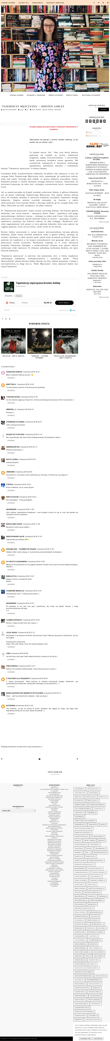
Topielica (97, 264)
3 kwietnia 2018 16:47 (25, 603)
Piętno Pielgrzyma (94, 912)
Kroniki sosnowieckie (95, 860)
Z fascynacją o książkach (18, 678)
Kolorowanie (54, 818)
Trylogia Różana (80, 983)
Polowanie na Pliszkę (81, 924)
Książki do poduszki (15, 434)
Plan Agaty (94, 916)
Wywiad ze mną (54, 876)
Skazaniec (86, 952)
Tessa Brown (78, 979)
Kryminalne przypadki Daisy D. (84, 864)
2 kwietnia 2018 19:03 (25, 384)
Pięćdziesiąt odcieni (80, 916)
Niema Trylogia (79, 896)
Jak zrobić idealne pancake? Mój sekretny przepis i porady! (97, 277)
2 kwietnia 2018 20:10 (25, 409)
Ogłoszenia (54, 829)
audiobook (54, 883)
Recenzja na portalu (54, 850)
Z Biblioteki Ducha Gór (92, 1019)
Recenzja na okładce (54, 849)
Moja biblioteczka (54, 826)
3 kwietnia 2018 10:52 (27, 497)
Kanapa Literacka (54, 816)
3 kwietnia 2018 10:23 (22, 484)
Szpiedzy (92, 964)
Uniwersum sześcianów (82, 987)
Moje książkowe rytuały (54, 828)
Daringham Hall (79, 824)
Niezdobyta (91, 896)
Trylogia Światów (94, 983)
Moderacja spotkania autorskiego (54, 824)
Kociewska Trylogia (99, 852)
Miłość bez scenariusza (96, 888)
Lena (8, 653)
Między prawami (79, 888)
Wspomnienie (54, 873)
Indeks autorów (56, 95)
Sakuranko (97, 286)
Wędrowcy (78, 1019)
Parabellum (91, 904)
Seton (76, 952)
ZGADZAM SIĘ (98, 1038)
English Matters (54, 805)
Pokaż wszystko (104, 222)
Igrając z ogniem (89, 840)
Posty (89, 132)
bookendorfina (97, 232)
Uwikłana (96, 987)
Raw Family (101, 928)
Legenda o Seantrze (98, 872)
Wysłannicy (92, 1015)
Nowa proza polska (80, 900)
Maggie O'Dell (79, 884)
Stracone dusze (79, 960)
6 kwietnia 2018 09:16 (52, 693)
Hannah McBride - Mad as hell (97, 194)
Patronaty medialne (55, 2)
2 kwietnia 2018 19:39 (29, 397)
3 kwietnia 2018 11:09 (31, 524)
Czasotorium (78, 816)
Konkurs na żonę (80, 860)
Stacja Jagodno (98, 952)
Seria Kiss (92, 944)
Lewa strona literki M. (97, 178)
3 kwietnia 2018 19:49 (31, 620)
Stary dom (78, 956)
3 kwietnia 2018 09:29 (23, 472)
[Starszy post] (77, 759)
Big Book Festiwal (54, 799)
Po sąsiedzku (78, 920)
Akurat (39, 109)
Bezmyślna (102, 796)
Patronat (57, 109)
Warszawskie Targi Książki (54, 870)
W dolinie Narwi (79, 991)
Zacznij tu (24, 2)
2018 (33, 109)
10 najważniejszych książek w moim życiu (54, 789)
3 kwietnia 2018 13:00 (36, 561)
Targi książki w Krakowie (54, 863)
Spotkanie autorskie (54, 860)
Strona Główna (8, 2)
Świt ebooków (54, 884)
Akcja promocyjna (54, 792)
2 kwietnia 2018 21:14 (33, 434)
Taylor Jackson (100, 975)
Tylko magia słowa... (97, 190)
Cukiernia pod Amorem (96, 804)
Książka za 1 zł (54, 821)
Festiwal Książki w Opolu (54, 807)
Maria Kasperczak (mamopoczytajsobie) (25, 693)
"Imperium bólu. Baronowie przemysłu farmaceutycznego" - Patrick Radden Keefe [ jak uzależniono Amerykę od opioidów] (97, 168)
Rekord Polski (54, 852)
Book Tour (54, 802)
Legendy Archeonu (80, 876)
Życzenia (54, 886)
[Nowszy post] (1, 759)
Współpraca (37, 2)
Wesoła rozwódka (80, 995)
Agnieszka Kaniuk (14, 372)
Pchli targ (54, 834)
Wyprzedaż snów (80, 1015)
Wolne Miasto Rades (81, 1003)
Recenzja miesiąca (54, 847)
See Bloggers (54, 857)
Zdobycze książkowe (54, 881)
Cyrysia (9, 484)
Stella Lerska (98, 956)
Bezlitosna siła (90, 796)
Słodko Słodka (97, 270)
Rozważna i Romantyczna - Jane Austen (97, 183)
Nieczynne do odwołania (91, 892)
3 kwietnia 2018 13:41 (25, 576)
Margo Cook (91, 884)
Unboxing (54, 865)
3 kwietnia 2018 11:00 (25, 509)
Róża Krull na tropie (95, 932)
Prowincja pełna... (97, 924)
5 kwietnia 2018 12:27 (26, 666)
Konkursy (54, 820)
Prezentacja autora (54, 839)
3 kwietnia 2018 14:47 (33, 591)
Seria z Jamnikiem (94, 948)
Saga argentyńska (94, 940)
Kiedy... (87, 852)
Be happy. (97, 199)
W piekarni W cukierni (54, 868)
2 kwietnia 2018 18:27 (31, 372)
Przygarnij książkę (54, 844)
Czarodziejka (91, 812)
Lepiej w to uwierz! (80, 880)
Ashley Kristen (48, 109)
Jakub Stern (78, 848)
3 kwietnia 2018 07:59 (27, 459)
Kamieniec (78, 852)
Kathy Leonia (12, 459)
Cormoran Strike (80, 804)
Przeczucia (90, 928)
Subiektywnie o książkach (21, 1038)
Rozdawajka (54, 854)
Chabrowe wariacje (15, 591)
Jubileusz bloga (54, 815)
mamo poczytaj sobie (97, 261)
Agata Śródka (79, 788)
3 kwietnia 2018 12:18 (33, 536)
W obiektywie (54, 866)
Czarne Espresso (14, 620)
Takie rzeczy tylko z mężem (83, 971)
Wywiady (54, 878)
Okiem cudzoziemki (96, 900)
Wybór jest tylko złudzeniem (83, 1011)
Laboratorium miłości (81, 872)
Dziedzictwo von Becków (82, 832)
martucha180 (12, 497)
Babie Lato (78, 796)
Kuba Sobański (79, 868)
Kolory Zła (78, 856)
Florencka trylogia (81, 836)
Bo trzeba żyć (79, 800)
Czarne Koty (78, 812)
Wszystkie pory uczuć (81, 1007)
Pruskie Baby (79, 928)
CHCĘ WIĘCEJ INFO (85, 1038)
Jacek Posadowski (80, 844)
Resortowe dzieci (80, 932)
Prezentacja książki (54, 841)
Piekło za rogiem (80, 912)
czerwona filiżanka (15, 422)
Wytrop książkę (54, 874)
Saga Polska (92, 936)
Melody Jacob (97, 241)
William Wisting (94, 995)
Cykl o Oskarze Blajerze (82, 808)
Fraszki (54, 810)
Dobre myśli (92, 824)
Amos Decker (93, 792)
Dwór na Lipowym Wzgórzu (83, 828)
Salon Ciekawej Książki (54, 855)
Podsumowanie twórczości (54, 836)
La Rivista (54, 823)
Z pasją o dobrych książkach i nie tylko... (97, 158)
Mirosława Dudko (14, 524)
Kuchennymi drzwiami (94, 868)
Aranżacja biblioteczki (54, 795)
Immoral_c (11, 409)
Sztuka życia (78, 968)
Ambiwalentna (12, 447)
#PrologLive (54, 787)
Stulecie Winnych (80, 964)
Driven (103, 824)
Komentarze (92, 136)
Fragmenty (54, 808)
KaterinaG (10, 705)
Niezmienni (102, 896)
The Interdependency (93, 979)
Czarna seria (98, 808)
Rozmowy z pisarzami (36, 95)
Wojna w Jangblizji (93, 999)
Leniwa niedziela (95, 876)
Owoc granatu (79, 904)
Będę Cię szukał (92, 800)
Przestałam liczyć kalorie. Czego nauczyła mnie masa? (97, 204)
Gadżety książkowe (54, 812)
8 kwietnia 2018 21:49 (24, 705)
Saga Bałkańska (79, 936)
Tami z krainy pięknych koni (83, 975)
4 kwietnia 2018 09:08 (19, 653)
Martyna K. (11, 384)
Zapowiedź (54, 879)
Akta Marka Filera (92, 788)
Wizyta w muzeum (54, 871)
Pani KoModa (12, 666)
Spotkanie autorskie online (54, 862)
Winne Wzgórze (79, 999)
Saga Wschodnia (79, 940)
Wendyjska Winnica (94, 991)
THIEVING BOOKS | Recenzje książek (97, 212)
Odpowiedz (11, 378)
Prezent (54, 837)
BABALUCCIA (11, 576)
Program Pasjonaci (54, 842)
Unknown (10, 472)
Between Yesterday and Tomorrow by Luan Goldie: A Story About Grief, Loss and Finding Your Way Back (97, 249)
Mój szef (77, 892)
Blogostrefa (54, 800)
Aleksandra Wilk (80, 792)
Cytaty (54, 804)
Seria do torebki (80, 948)
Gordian (77, 840)
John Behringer (99, 848)
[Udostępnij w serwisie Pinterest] (9, 319)
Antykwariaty (54, 794)
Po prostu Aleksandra (16, 561)
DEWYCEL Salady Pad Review (97, 290)
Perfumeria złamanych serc (83, 908)
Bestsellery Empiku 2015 (54, 797)
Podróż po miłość (92, 920)
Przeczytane (72, 95)
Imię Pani (100, 840)
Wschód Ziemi (95, 1003)
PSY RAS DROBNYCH (97, 235)
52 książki (54, 791)
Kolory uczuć (90, 856)
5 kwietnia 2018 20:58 (39, 678)
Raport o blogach (54, 845)
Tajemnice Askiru (92, 968)
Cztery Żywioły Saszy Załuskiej (84, 820)
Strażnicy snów (93, 960)
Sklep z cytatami (54, 858)
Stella (87, 956)
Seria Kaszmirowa (80, 944)
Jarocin (88, 848)
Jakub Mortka (94, 844)
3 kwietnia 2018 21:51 (26, 632)
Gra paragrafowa (54, 813)
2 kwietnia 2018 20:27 (33, 422)
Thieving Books (13, 397)
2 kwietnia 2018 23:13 (28, 447)
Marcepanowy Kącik (15, 536)
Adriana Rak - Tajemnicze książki (21, 549)
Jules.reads (11, 632)
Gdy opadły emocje (96, 836)
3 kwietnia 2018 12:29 (45, 549)
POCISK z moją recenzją (54, 831)
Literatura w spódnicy (97, 880)
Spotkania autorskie (91, 95)
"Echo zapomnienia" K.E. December (97, 217)
